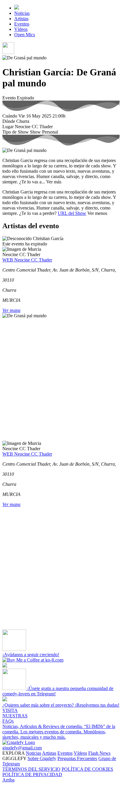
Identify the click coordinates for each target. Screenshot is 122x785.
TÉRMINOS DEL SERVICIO (31, 769)
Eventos (21, 23)
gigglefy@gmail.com (22, 747)
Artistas (21, 18)
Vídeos (21, 29)
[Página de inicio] (16, 7)
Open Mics (24, 34)
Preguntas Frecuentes (77, 758)
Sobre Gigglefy (42, 758)
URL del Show (72, 213)
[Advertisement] (61, 379)
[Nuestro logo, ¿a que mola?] (18, 742)
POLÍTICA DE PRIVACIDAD (32, 774)
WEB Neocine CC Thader (27, 259)
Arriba (8, 779)
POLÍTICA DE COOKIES (87, 769)
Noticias (22, 13)
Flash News (99, 753)
